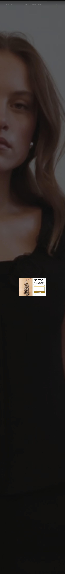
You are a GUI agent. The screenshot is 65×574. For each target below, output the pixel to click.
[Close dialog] (44, 278)
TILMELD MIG (39, 292)
